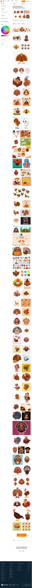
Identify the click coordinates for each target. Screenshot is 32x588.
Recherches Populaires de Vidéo (11, 577)
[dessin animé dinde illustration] (22, 428)
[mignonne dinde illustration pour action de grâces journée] (17, 92)
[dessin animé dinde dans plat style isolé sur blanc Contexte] (17, 503)
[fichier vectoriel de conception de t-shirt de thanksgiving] (26, 221)
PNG (19, 23)
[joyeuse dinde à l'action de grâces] (26, 204)
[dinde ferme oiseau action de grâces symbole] (27, 460)
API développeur (3, 572)
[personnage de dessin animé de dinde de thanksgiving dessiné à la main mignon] (26, 321)
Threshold (2, 39)
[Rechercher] (27, 3)
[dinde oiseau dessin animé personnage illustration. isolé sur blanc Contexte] (27, 492)
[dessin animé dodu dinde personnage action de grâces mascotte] (17, 441)
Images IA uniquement (5, 11)
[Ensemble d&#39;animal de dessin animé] (22, 263)
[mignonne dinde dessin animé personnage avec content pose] (16, 273)
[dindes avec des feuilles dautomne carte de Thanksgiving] (25, 407)
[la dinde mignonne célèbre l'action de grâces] (17, 102)
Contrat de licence (10, 566)
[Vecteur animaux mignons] (25, 142)
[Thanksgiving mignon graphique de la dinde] (17, 163)
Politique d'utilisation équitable (26, 585)
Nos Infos (19, 568)
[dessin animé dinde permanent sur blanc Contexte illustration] (18, 515)
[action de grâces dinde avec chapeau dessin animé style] (26, 92)
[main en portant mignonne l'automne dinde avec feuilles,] (17, 377)
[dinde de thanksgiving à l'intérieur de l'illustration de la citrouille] (17, 251)
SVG (15, 23)
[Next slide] (29, 24)
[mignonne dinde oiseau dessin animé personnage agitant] (18, 283)
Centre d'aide (19, 565)
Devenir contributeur (19, 570)
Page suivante (21, 535)
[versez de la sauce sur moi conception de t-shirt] (24, 450)
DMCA (10, 567)
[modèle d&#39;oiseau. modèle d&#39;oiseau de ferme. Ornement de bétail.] (26, 303)
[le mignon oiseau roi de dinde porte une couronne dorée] (27, 397)
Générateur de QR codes (3, 580)
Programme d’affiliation (11, 569)
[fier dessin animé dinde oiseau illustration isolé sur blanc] (16, 407)
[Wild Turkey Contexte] (25, 229)
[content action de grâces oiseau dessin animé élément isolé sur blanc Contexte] (17, 492)
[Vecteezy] (1, 1)
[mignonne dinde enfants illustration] (27, 470)
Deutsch (29, 569)
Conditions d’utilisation (28, 584)
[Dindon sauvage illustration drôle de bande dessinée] (25, 47)
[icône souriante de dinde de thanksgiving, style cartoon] (18, 470)
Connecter (27, 1)
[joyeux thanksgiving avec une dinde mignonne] (17, 111)
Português (29, 568)
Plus (3, 1)
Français (29, 570)
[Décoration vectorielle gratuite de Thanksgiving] (25, 134)
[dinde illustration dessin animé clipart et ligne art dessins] (25, 212)
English (29, 565)
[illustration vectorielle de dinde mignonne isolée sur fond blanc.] (17, 204)
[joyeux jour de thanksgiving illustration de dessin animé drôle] (27, 283)
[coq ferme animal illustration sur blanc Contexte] (16, 212)
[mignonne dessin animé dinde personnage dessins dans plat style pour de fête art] (22, 482)
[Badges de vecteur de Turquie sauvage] (25, 273)
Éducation (2, 570)
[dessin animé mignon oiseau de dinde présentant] (27, 441)
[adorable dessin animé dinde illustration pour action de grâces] (17, 526)
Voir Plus (27, 16)
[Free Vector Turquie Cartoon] (22, 192)
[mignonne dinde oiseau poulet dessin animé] (26, 387)
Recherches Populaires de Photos (11, 574)
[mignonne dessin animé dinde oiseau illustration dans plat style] (26, 311)
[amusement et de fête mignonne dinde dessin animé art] (26, 503)
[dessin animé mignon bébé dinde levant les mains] (16, 172)
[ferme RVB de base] (26, 358)
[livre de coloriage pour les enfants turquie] (22, 123)
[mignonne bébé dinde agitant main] (17, 387)
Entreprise (2, 569)
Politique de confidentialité (27, 585)
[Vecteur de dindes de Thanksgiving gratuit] (25, 172)
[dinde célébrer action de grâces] (28, 515)
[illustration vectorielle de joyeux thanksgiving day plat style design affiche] (16, 229)
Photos (24, 23)
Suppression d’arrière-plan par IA (3, 578)
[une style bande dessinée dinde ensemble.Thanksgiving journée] (22, 71)
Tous (3, 10)
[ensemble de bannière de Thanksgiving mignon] (22, 152)
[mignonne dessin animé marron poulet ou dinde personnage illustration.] (15, 450)
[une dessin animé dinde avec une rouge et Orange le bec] (26, 377)
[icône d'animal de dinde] (26, 111)
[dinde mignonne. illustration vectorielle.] (26, 38)
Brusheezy (2, 565)
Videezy (2, 568)
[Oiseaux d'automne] (22, 239)
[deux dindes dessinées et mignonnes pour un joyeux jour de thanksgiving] (22, 81)
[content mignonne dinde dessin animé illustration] (27, 330)
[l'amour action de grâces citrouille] (17, 38)
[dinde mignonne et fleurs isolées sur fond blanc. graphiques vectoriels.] (16, 142)
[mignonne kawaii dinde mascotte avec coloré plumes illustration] (17, 330)
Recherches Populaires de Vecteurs (11, 571)
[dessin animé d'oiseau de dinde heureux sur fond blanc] (26, 251)
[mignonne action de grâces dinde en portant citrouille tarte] (17, 311)
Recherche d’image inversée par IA (3, 574)
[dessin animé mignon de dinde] (27, 163)
